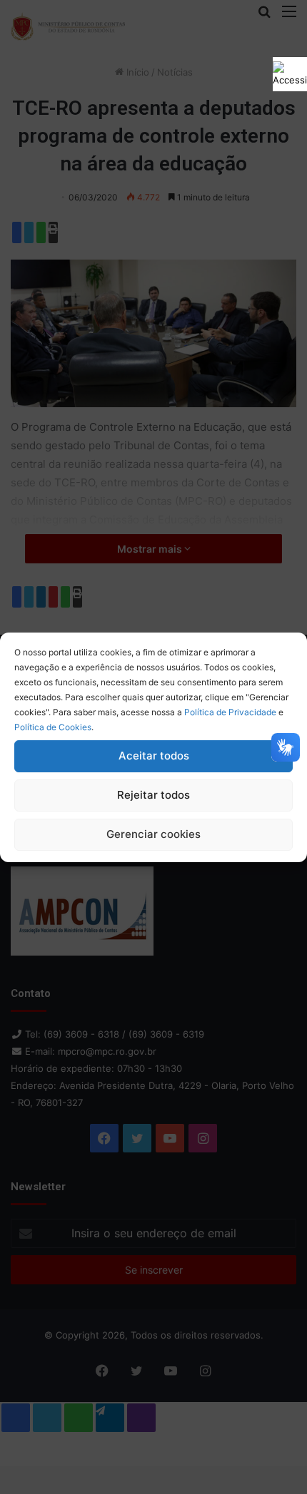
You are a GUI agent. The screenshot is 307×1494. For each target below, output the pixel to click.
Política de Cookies (52, 727)
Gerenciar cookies (153, 834)
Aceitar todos (154, 755)
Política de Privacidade (230, 712)
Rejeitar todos (153, 795)
